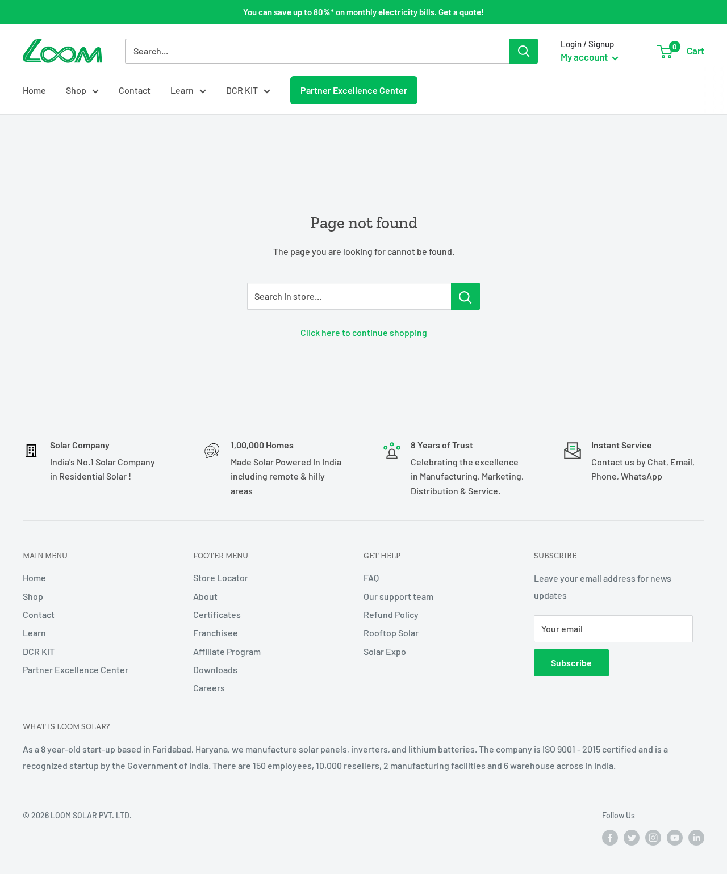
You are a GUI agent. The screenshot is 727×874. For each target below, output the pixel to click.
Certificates (217, 614)
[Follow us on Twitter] (632, 838)
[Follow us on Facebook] (610, 838)
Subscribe (571, 662)
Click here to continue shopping (363, 332)
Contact (135, 90)
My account (585, 56)
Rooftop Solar (391, 632)
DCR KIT (242, 90)
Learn (182, 90)
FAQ (371, 577)
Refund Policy (391, 614)
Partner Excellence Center (354, 90)
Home (34, 90)
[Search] (523, 51)
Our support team (398, 596)
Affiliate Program (227, 651)
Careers (209, 687)
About (205, 596)
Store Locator (220, 577)
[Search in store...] (465, 296)
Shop (76, 90)
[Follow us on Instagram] (653, 838)
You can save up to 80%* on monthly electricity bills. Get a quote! (363, 12)
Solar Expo (385, 651)
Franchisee (215, 632)
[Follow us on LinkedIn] (696, 838)
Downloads (215, 669)
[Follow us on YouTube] (675, 838)
